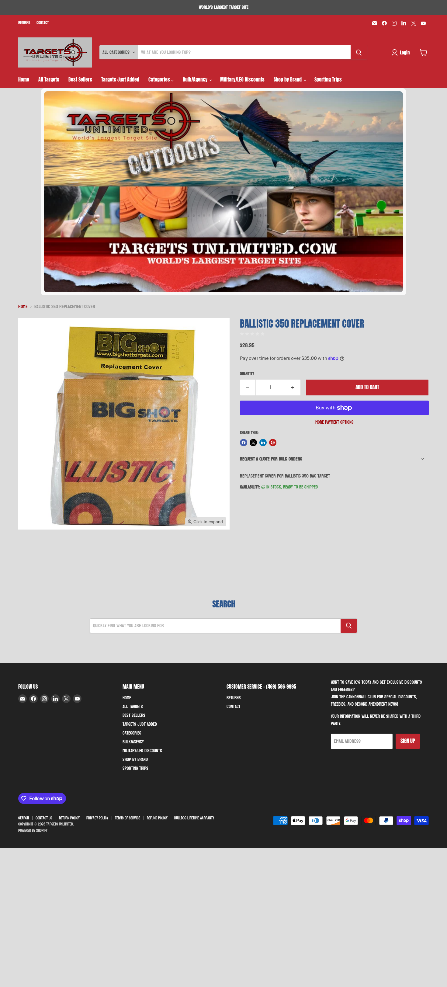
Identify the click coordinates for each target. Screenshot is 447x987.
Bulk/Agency (196, 79)
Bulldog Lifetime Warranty (194, 818)
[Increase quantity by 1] (293, 387)
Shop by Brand (288, 79)
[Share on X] (253, 442)
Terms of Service (127, 818)
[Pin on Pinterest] (272, 442)
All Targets (48, 79)
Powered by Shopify (32, 830)
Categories (159, 79)
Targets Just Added (120, 79)
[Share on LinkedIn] (263, 442)
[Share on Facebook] (243, 442)
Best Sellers (80, 79)
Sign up (407, 741)
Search (23, 818)
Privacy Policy (97, 818)
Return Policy (69, 818)
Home (23, 79)
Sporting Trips (328, 79)
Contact (42, 23)
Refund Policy (157, 818)
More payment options (334, 422)
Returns (24, 23)
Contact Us (44, 818)
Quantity (247, 373)
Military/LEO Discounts (242, 79)
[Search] (359, 52)
